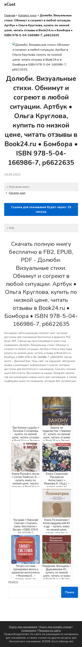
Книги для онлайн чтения (55, 627)
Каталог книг (27, 15)
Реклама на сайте (49, 630)
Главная (9, 15)
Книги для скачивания (23, 627)
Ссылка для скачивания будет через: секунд (41, 209)
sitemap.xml (66, 641)
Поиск (13, 582)
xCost (9, 4)
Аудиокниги (28, 630)
